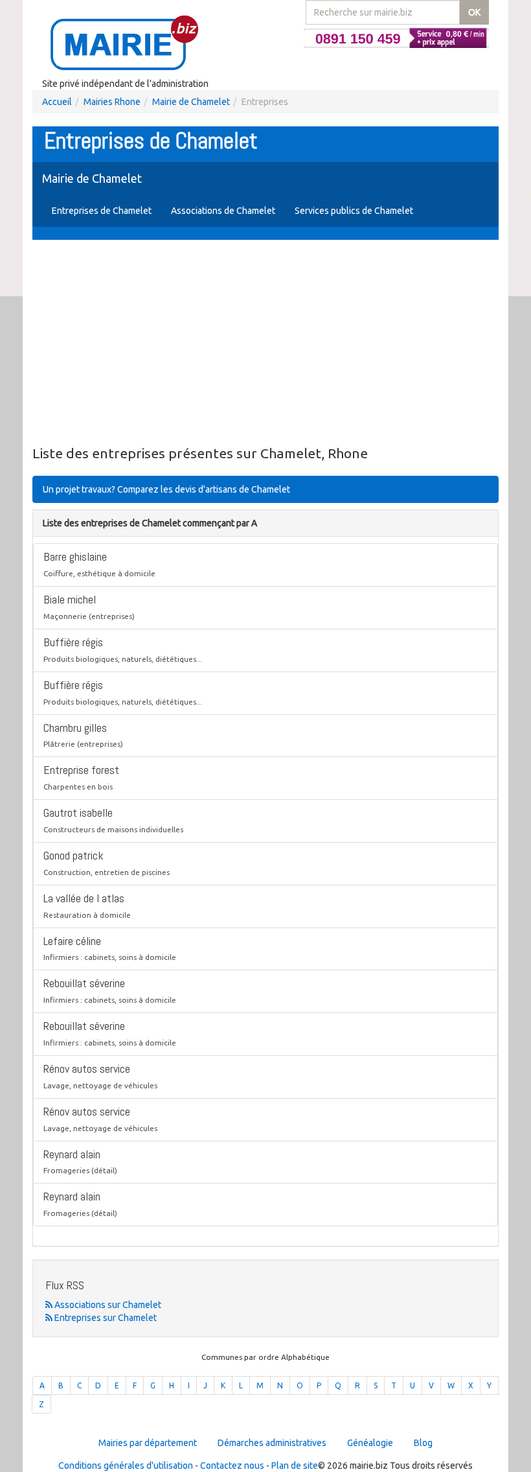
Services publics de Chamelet (354, 210)
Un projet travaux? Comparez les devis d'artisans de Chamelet (166, 489)
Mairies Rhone (112, 102)
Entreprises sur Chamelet (104, 1318)
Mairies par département (147, 1443)
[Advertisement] (265, 343)
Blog (423, 1443)
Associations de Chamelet (223, 210)
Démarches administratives (272, 1443)
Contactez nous (232, 1465)
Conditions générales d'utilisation (125, 1465)
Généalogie (370, 1443)
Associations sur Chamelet (106, 1305)
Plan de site (294, 1465)
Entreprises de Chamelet (102, 210)
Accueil (57, 102)
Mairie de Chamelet (191, 102)
